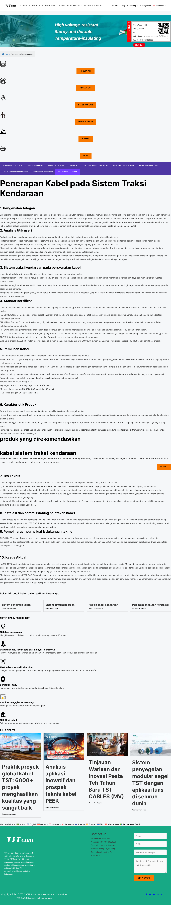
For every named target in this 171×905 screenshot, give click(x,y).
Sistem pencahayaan (56, 165)
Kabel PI (61, 5)
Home (7, 54)
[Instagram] (158, 894)
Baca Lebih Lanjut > (9, 608)
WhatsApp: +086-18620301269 (140, 27)
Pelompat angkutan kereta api (95, 165)
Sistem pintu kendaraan (148, 165)
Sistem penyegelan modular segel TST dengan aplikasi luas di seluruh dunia (150, 783)
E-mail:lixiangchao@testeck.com (145, 34)
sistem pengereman (35, 165)
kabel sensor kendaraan (43, 172)
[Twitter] (154, 894)
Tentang (132, 5)
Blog (123, 5)
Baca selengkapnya (9, 814)
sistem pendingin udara (12, 165)
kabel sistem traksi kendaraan (38, 453)
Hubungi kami (145, 5)
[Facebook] (146, 894)
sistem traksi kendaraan (67, 172)
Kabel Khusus (73, 5)
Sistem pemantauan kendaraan (15, 172)
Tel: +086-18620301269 (143, 40)
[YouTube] (150, 894)
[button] (28, 5)
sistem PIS (74, 165)
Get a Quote (144, 878)
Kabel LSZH (37, 5)
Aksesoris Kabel (91, 5)
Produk (115, 5)
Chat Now (139, 45)
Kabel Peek (50, 5)
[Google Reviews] (161, 894)
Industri (23, 5)
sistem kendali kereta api (123, 165)
